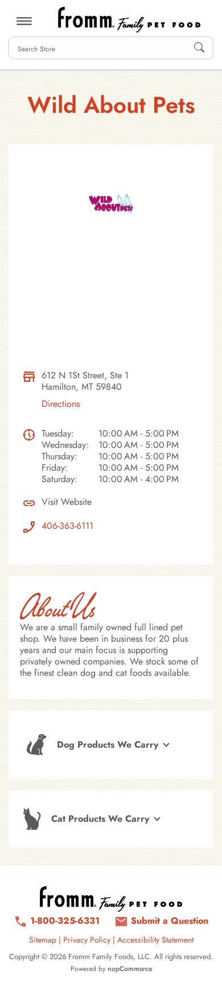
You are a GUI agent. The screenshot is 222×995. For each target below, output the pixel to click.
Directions (61, 403)
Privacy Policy (86, 939)
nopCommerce (130, 969)
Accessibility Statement (155, 939)
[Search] (199, 48)
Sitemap (42, 939)
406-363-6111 (67, 526)
